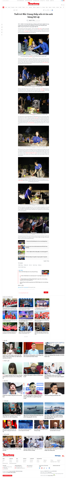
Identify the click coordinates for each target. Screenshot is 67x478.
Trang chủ (3, 7)
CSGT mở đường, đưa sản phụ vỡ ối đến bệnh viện (54, 355)
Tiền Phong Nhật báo (28, 0)
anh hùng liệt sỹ (26, 31)
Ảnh (17, 458)
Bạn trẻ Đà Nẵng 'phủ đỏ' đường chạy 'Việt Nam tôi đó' (42, 321)
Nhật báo (11, 458)
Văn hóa (43, 7)
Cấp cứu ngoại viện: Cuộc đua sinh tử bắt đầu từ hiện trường (33, 449)
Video (60, 7)
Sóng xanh (12, 7)
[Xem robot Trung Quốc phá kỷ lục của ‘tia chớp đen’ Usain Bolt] (25, 424)
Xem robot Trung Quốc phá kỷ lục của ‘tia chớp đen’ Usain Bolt (24, 430)
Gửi (46, 292)
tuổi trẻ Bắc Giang (31, 122)
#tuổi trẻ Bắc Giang (22, 267)
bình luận (50, 10)
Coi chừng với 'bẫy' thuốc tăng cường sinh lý (12, 449)
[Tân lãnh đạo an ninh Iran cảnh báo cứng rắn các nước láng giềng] (12, 408)
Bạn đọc (45, 461)
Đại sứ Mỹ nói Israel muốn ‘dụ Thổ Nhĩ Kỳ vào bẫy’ (40, 430)
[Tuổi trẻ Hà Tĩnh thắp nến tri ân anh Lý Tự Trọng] (45, 272)
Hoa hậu (57, 7)
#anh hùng (35, 265)
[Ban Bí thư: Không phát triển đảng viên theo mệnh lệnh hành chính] (33, 348)
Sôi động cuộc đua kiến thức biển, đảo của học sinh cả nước (10, 321)
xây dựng (36, 117)
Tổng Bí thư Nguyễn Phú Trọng (31, 152)
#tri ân (30, 265)
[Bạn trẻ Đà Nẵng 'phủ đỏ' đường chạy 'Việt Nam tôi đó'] (42, 314)
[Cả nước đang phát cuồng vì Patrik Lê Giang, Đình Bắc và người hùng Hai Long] (33, 388)
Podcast (24, 458)
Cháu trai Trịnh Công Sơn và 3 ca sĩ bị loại (12, 396)
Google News (52, 10)
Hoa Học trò (42, 0)
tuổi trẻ (42, 88)
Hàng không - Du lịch (54, 461)
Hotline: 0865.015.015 (20, 0)
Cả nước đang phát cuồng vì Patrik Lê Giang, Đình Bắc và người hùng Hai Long (33, 397)
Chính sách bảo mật (56, 465)
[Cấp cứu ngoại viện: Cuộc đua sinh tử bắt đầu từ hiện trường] (33, 442)
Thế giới (23, 7)
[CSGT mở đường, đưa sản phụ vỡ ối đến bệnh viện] (54, 348)
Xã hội (6, 7)
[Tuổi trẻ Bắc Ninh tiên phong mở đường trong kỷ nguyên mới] (26, 326)
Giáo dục (50, 7)
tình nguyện (43, 90)
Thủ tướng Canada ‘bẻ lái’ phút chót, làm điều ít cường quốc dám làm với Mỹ (9, 430)
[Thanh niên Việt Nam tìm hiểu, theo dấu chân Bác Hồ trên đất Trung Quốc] (10, 302)
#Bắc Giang (20, 265)
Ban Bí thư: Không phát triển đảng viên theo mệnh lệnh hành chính (33, 355)
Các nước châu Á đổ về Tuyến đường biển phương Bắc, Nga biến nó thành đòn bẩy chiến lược (54, 417)
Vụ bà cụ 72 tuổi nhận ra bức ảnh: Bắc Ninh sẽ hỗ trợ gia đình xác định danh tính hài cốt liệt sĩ (12, 356)
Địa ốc (16, 7)
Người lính (38, 7)
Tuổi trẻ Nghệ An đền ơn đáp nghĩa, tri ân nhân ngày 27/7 (37, 251)
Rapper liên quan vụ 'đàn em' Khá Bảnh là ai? (33, 376)
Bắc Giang (40, 28)
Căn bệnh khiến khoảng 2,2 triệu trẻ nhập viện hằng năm (54, 449)
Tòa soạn (47, 0)
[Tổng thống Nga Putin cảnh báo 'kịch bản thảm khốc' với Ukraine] (57, 424)
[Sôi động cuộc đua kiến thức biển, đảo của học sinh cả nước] (10, 314)
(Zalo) (21, 466)
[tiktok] (45, 468)
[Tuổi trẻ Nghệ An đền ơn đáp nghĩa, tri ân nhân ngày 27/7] (21, 252)
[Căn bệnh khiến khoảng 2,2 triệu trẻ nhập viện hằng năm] (54, 442)
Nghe (2, 25)
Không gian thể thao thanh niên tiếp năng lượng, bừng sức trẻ (41, 309)
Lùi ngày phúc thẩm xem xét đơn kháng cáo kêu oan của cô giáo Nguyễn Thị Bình (54, 377)
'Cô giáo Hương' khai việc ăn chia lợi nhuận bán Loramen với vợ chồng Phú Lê (12, 377)
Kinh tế (9, 7)
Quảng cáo (52, 0)
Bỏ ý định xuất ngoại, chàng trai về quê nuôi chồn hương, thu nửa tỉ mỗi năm (41, 333)
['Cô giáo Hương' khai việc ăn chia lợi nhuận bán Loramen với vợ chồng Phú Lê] (12, 368)
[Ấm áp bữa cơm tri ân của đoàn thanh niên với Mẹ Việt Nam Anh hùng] (21, 247)
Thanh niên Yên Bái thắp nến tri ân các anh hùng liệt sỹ (36, 241)
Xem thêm (63, 7)
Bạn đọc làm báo (7, 475)
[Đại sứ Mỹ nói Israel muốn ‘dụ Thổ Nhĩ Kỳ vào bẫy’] (41, 424)
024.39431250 (6, 468)
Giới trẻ (27, 7)
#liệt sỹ (39, 265)
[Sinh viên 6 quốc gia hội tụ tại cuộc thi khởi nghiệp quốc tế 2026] (26, 302)
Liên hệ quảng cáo (18, 465)
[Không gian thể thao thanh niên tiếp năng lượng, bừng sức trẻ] (42, 302)
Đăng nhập (20, 287)
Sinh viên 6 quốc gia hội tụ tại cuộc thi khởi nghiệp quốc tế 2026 (26, 309)
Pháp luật (30, 7)
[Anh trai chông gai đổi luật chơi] (54, 388)
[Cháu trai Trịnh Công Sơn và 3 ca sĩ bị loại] (12, 388)
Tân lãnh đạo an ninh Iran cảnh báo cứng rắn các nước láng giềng (12, 416)
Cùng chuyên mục (8, 297)
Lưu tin (2, 30)
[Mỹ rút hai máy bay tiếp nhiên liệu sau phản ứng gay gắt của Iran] (33, 408)
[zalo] (47, 468)
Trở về (2, 35)
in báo (48, 10)
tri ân (33, 114)
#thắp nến (26, 265)
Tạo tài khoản (26, 287)
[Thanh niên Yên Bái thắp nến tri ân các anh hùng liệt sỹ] (21, 242)
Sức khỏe (20, 7)
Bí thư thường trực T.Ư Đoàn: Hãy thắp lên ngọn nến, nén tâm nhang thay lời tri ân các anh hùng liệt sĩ (33, 279)
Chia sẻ (2, 27)
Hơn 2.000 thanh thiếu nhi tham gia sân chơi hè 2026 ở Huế (26, 321)
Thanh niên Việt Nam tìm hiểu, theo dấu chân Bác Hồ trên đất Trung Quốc (10, 309)
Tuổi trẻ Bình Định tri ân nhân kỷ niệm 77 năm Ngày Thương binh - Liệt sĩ (34, 276)
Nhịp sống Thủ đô (5, 463)
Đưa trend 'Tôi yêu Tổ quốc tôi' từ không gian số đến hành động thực (10, 332)
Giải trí (47, 7)
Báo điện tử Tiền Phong (33, 3)
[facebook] (62, 0)
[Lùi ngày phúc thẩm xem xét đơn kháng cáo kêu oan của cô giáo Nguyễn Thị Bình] (54, 368)
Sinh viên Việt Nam (36, 0)
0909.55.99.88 (18, 466)
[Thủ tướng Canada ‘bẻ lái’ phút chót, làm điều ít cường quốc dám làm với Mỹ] (10, 424)
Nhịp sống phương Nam (12, 463)
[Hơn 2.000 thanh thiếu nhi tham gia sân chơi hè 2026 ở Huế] (26, 314)
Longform (32, 458)
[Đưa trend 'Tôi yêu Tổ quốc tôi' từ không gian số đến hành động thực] (10, 326)
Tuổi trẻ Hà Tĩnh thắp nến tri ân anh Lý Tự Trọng (28, 271)
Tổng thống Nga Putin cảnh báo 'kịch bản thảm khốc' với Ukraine (57, 430)
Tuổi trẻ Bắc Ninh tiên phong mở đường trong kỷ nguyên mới (25, 332)
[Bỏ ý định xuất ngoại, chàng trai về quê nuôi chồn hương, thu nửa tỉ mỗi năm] (42, 326)
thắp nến (30, 56)
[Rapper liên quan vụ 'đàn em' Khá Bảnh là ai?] (33, 368)
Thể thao (34, 7)
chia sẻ (44, 10)
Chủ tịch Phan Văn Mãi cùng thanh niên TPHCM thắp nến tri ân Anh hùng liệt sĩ (34, 283)
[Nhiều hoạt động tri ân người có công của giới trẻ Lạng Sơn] (21, 258)
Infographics (39, 458)
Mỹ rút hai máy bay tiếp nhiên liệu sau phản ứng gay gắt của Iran (33, 416)
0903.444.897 (30, 466)
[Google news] (50, 468)
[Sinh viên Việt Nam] (58, 456)
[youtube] (63, 0)
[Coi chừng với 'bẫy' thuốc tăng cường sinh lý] (12, 442)
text (46, 10)
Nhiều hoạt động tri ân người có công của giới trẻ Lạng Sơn (36, 256)
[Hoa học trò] (63, 456)
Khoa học (54, 7)
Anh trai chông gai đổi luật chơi (53, 395)
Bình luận (2, 32)
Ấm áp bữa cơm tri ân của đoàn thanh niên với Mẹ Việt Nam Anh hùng (36, 247)
